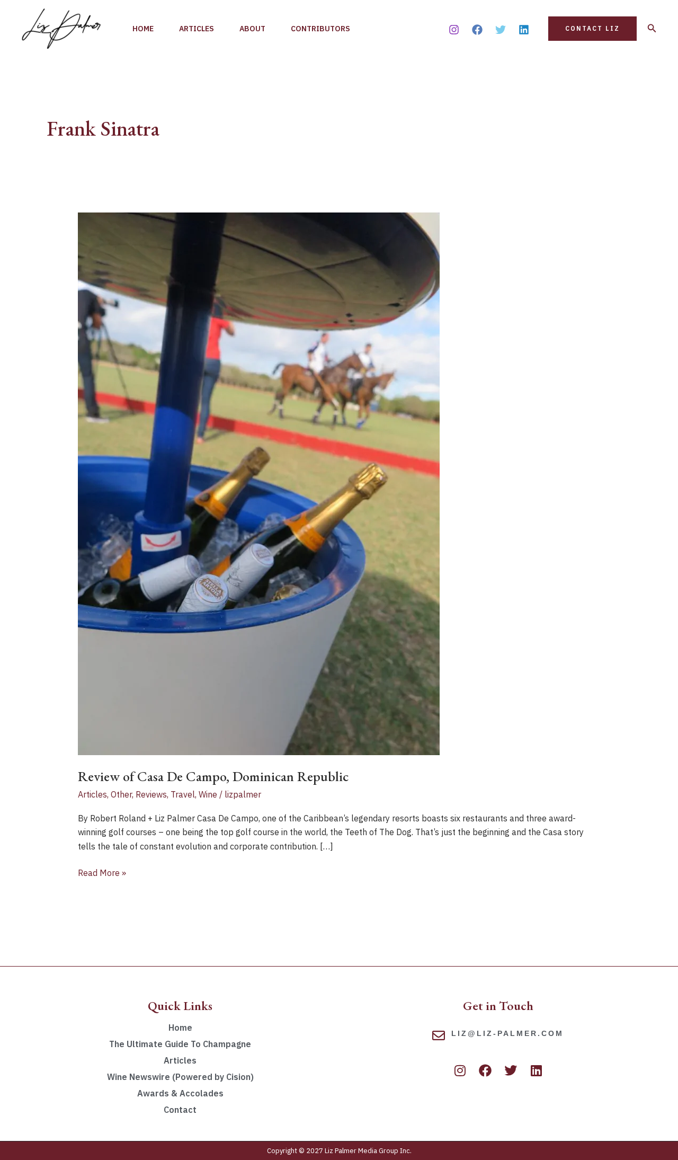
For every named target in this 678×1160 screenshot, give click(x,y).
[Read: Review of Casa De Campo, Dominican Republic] (259, 483)
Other (121, 794)
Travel (183, 794)
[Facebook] (477, 29)
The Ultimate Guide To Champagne (180, 1044)
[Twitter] (500, 29)
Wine (208, 794)
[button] (592, 28)
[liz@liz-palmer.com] (438, 1035)
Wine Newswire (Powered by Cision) (180, 1077)
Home (143, 28)
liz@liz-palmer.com (507, 1033)
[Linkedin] (524, 29)
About (252, 28)
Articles (196, 28)
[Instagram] (454, 29)
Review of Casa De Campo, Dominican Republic (213, 776)
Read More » (102, 872)
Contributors (320, 28)
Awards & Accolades (180, 1093)
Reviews (151, 794)
